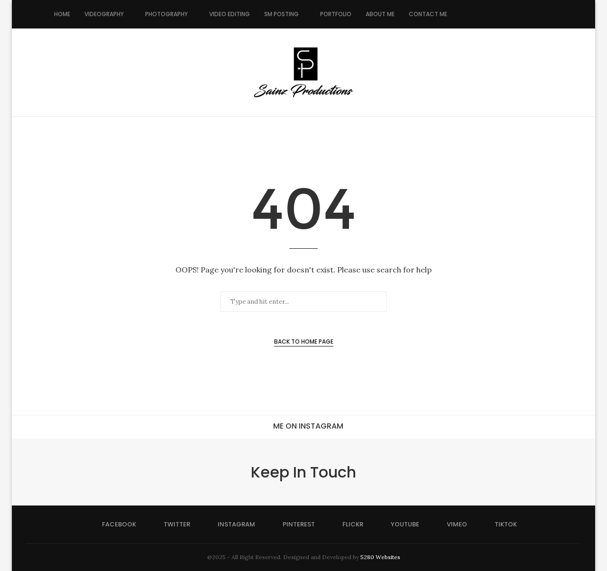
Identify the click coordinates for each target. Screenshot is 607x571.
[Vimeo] (523, 14)
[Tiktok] (533, 14)
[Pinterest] (494, 14)
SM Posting (281, 14)
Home (62, 14)
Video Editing (229, 14)
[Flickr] (503, 14)
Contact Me (428, 14)
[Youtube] (513, 14)
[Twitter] (474, 14)
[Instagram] (484, 14)
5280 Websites (380, 557)
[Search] (548, 14)
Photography (166, 14)
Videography (104, 14)
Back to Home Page (303, 341)
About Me (380, 14)
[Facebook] (464, 14)
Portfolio (335, 14)
